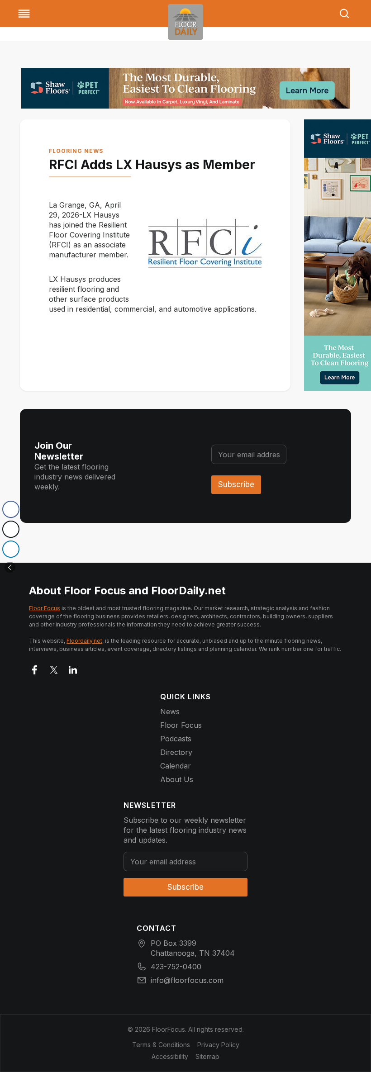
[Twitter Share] (10, 529)
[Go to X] (54, 668)
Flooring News (76, 150)
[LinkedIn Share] (10, 549)
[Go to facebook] (35, 668)
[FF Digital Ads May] (185, 88)
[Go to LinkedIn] (73, 668)
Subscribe (236, 484)
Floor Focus (44, 608)
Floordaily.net (84, 640)
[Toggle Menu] (24, 13)
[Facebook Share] (10, 509)
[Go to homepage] (185, 22)
